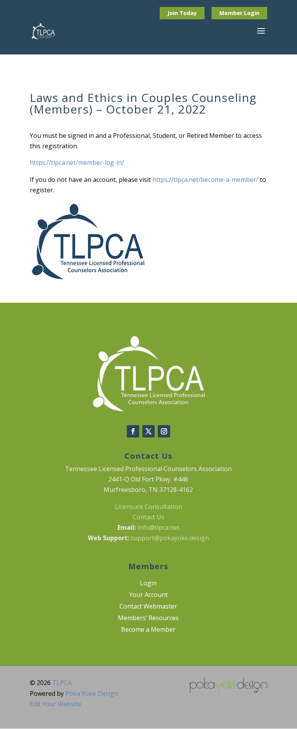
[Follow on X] (148, 431)
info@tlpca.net (158, 527)
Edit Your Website (55, 704)
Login (251, 13)
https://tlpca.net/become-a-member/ (205, 179)
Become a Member (148, 630)
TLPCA (62, 682)
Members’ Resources (148, 618)
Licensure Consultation (148, 506)
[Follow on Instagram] (164, 431)
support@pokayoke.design (170, 538)
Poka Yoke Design (91, 693)
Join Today (182, 13)
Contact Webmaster (148, 607)
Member (231, 13)
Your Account (148, 595)
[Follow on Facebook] (133, 431)
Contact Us (148, 517)
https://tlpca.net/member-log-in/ (77, 162)
